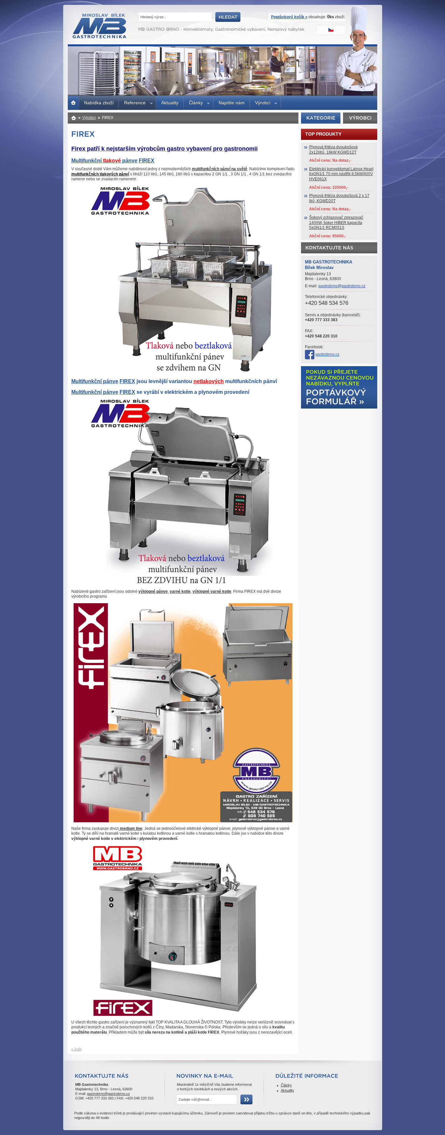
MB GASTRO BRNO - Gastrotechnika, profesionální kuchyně (99, 36)
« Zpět (76, 1049)
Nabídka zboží (99, 102)
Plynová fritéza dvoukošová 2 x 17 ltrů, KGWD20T (339, 198)
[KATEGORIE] (320, 117)
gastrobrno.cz (327, 354)
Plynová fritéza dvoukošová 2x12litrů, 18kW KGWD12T (333, 150)
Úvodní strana (73, 102)
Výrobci (260, 103)
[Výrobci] (360, 117)
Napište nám (232, 102)
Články (193, 103)
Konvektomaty (74, 117)
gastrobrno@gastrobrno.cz (342, 286)
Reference (132, 103)
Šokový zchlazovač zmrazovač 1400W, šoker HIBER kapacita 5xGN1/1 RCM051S (336, 222)
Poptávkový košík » (289, 17)
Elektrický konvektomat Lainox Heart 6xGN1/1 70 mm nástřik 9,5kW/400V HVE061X (341, 174)
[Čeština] (331, 30)
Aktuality (170, 102)
